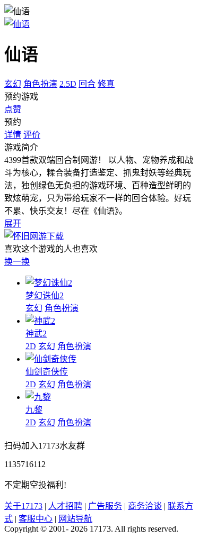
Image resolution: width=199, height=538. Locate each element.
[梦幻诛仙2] (48, 282)
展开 (12, 223)
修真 (106, 83)
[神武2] (40, 320)
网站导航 (75, 518)
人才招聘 (65, 505)
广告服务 (105, 505)
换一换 (17, 261)
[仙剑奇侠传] (50, 358)
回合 (87, 83)
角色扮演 (40, 83)
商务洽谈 (145, 505)
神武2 (36, 333)
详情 (12, 134)
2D (30, 346)
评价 (31, 134)
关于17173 (23, 505)
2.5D (67, 83)
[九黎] (38, 397)
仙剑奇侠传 (46, 371)
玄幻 (12, 83)
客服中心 (36, 518)
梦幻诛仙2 (44, 295)
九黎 (33, 409)
